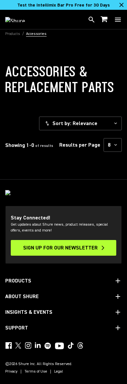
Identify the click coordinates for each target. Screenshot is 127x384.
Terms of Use (35, 372)
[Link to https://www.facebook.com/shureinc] (8, 345)
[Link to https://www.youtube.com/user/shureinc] (59, 346)
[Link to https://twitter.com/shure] (18, 345)
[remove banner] (121, 4)
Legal (58, 372)
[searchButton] (91, 20)
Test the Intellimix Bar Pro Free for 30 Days (63, 5)
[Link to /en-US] (19, 19)
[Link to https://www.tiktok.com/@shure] (70, 345)
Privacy (11, 372)
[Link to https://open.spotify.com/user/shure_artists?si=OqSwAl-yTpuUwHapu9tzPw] (47, 345)
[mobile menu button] (118, 20)
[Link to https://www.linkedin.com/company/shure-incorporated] (38, 345)
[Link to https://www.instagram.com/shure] (28, 345)
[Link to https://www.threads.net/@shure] (80, 345)
